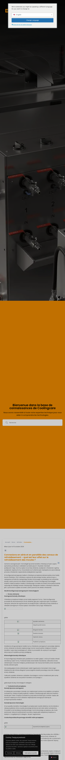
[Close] (39, 735)
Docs (13, 542)
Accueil (7, 542)
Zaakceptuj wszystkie (30, 753)
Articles (19, 542)
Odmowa (18, 753)
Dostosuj (9, 753)
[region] (22, 746)
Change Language (32, 20)
